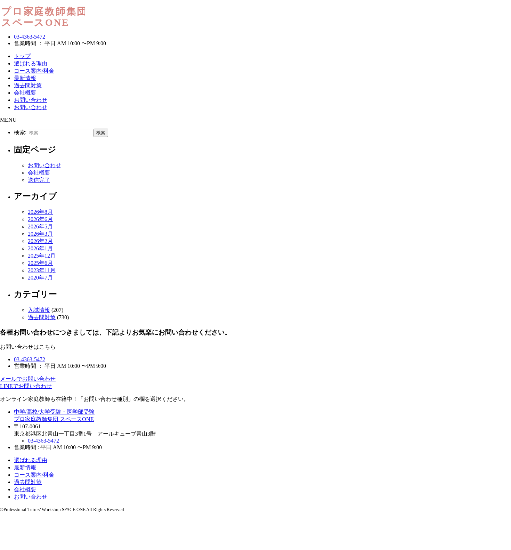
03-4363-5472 (29, 37)
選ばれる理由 (30, 63)
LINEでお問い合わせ (26, 386)
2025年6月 (40, 263)
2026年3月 (40, 234)
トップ (22, 56)
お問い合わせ (30, 100)
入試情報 (39, 310)
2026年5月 (40, 226)
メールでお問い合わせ (28, 379)
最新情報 (25, 78)
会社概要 (25, 93)
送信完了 (39, 180)
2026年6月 (40, 219)
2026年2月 (40, 241)
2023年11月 (42, 270)
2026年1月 (40, 248)
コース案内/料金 (34, 71)
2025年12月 (42, 256)
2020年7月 (40, 278)
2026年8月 (40, 212)
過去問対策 (28, 85)
